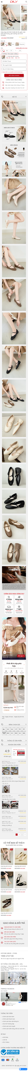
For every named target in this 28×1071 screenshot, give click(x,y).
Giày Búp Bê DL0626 (6, 868)
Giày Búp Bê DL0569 (6, 891)
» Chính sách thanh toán (8, 1020)
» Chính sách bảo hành (8, 1018)
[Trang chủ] (14, 2)
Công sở (6, 672)
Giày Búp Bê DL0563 (6, 915)
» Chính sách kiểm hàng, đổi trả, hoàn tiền (13, 1030)
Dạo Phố (22, 672)
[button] (24, 9)
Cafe (17, 672)
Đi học (11, 672)
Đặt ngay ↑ (21, 656)
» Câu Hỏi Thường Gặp (8, 1025)
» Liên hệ (4, 1041)
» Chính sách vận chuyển (8, 1028)
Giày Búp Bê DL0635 (20, 868)
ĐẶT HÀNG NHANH (14, 75)
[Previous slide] (8, 28)
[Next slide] (13, 28)
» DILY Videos (5, 1044)
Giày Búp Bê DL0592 (20, 891)
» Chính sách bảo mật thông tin (10, 1023)
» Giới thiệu (5, 1039)
